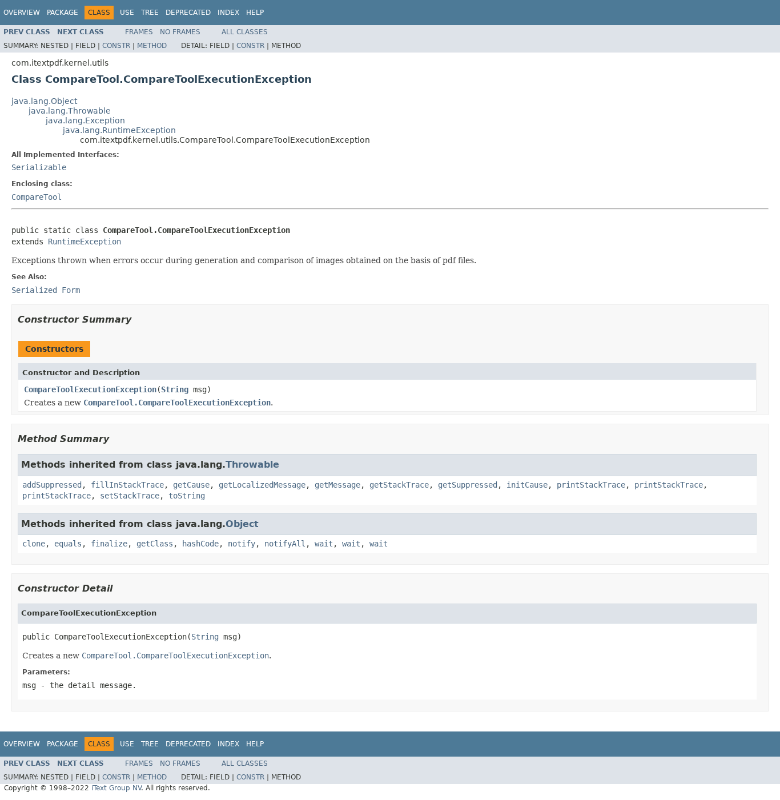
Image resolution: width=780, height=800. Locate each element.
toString (186, 495)
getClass (154, 543)
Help (255, 13)
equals (68, 543)
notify (241, 543)
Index (228, 13)
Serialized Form (45, 290)
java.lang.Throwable (70, 110)
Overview (21, 13)
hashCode (200, 543)
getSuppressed (467, 484)
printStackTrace (591, 484)
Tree (150, 13)
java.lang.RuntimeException (119, 130)
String (174, 389)
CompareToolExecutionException (90, 389)
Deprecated (188, 13)
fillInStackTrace (127, 484)
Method (152, 46)
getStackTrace (399, 484)
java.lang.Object (44, 101)
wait (324, 543)
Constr (116, 46)
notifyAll (284, 543)
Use (127, 13)
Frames (139, 32)
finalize (109, 543)
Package (62, 13)
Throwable (252, 464)
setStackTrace (129, 495)
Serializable (38, 167)
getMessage (337, 484)
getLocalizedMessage (262, 484)
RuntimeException (84, 241)
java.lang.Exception (85, 120)
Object (242, 523)
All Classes (245, 32)
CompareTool (36, 197)
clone (33, 543)
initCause (527, 484)
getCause (191, 484)
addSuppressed (52, 484)
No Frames (180, 32)
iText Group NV (116, 788)
